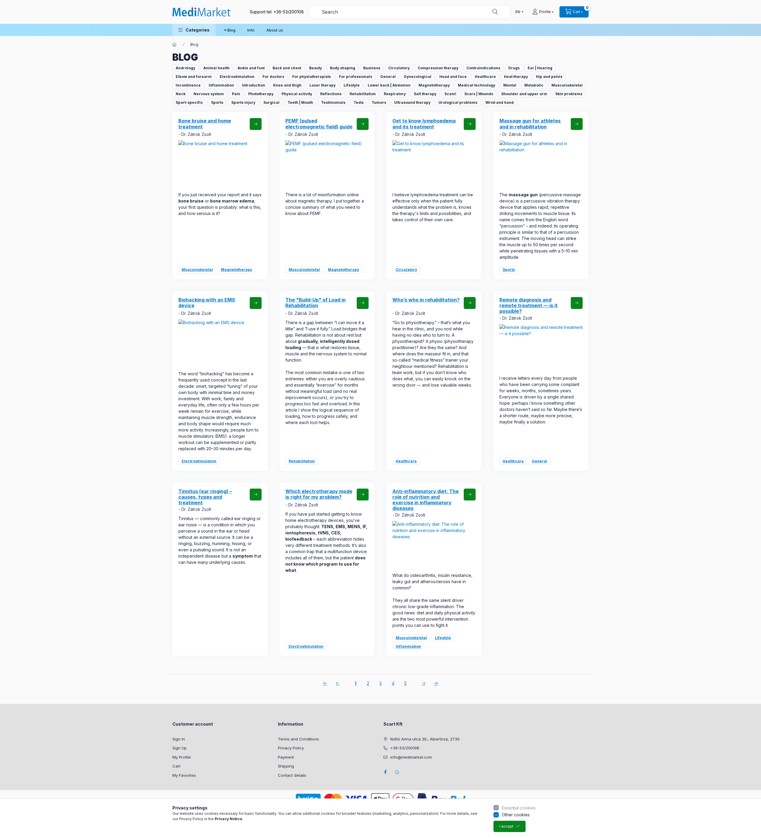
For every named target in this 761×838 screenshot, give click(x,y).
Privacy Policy (291, 748)
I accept (506, 826)
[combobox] (410, 12)
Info (250, 30)
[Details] (256, 124)
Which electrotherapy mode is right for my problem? (318, 494)
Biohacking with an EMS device (206, 302)
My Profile (181, 757)
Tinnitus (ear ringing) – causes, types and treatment (205, 497)
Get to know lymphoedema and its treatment (424, 123)
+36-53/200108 (288, 11)
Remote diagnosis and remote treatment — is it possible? (528, 305)
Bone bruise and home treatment (204, 123)
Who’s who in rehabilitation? (426, 300)
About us (274, 30)
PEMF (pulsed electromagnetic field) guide (319, 123)
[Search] (495, 12)
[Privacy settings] (397, 772)
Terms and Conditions (298, 739)
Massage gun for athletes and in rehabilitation (530, 123)
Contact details (292, 775)
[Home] (174, 44)
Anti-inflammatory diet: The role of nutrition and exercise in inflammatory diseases (425, 499)
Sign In (178, 739)
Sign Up (179, 748)
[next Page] (423, 683)
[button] (194, 30)
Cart (176, 766)
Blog (231, 30)
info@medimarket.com (411, 757)
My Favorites (184, 775)
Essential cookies (519, 807)
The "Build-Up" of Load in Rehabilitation (315, 302)
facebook (385, 772)
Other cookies (516, 814)
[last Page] (436, 683)
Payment (286, 757)
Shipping (286, 766)
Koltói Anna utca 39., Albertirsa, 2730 (425, 739)
